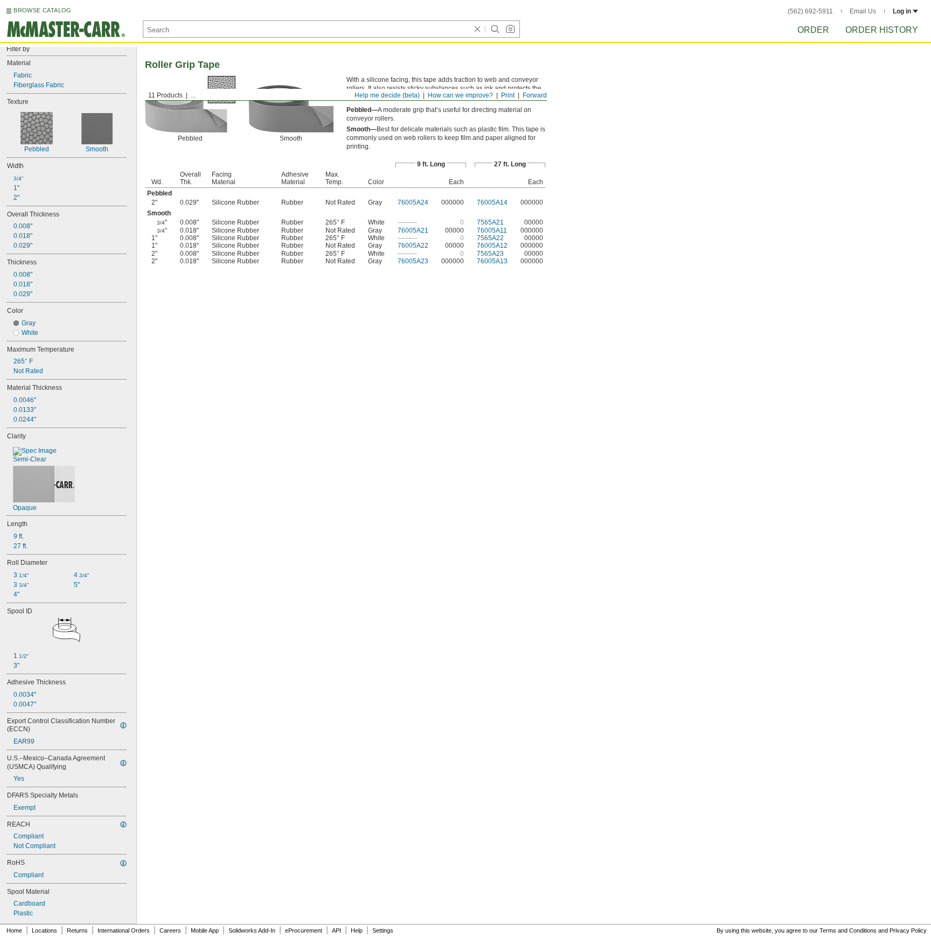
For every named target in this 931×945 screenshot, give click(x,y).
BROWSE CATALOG (42, 10)
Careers (170, 930)
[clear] (477, 29)
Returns (77, 930)
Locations (44, 930)
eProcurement (303, 930)
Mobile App (205, 930)
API (336, 930)
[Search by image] (510, 29)
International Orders (124, 930)
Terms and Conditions (848, 930)
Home (14, 930)
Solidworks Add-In (251, 930)
